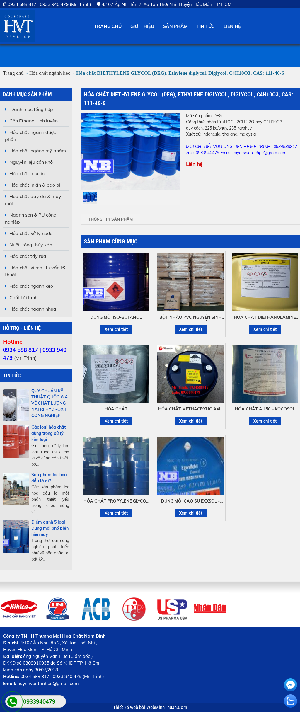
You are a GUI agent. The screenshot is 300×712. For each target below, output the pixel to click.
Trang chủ (108, 26)
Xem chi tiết (116, 329)
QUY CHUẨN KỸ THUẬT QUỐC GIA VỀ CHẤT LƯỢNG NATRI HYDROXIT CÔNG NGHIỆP (49, 403)
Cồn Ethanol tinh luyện (33, 121)
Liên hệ (232, 26)
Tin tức (206, 26)
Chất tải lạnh (23, 297)
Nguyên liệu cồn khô (31, 162)
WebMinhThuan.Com (166, 707)
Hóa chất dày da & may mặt (33, 199)
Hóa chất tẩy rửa (27, 256)
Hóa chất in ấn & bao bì (34, 185)
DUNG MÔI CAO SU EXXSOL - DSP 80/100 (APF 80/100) (190, 501)
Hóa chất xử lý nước (30, 233)
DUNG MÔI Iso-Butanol (116, 317)
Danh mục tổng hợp (31, 109)
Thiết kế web (126, 707)
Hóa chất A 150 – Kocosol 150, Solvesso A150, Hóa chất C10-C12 (265, 409)
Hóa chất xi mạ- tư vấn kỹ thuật (35, 271)
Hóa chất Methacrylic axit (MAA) (190, 409)
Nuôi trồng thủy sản (30, 245)
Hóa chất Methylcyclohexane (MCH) (116, 409)
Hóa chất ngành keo (50, 73)
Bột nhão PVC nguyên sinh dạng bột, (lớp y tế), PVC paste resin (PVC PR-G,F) (190, 318)
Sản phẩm (175, 26)
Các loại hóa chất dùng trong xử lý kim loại (48, 433)
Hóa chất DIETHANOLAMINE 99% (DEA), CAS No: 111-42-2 (265, 318)
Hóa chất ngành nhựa (32, 309)
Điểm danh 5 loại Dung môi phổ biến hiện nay (50, 528)
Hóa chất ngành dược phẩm (30, 135)
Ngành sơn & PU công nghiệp (31, 218)
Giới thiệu (142, 26)
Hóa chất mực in (27, 173)
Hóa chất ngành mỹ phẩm (37, 151)
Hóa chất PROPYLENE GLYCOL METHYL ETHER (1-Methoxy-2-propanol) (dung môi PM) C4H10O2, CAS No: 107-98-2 (116, 501)
